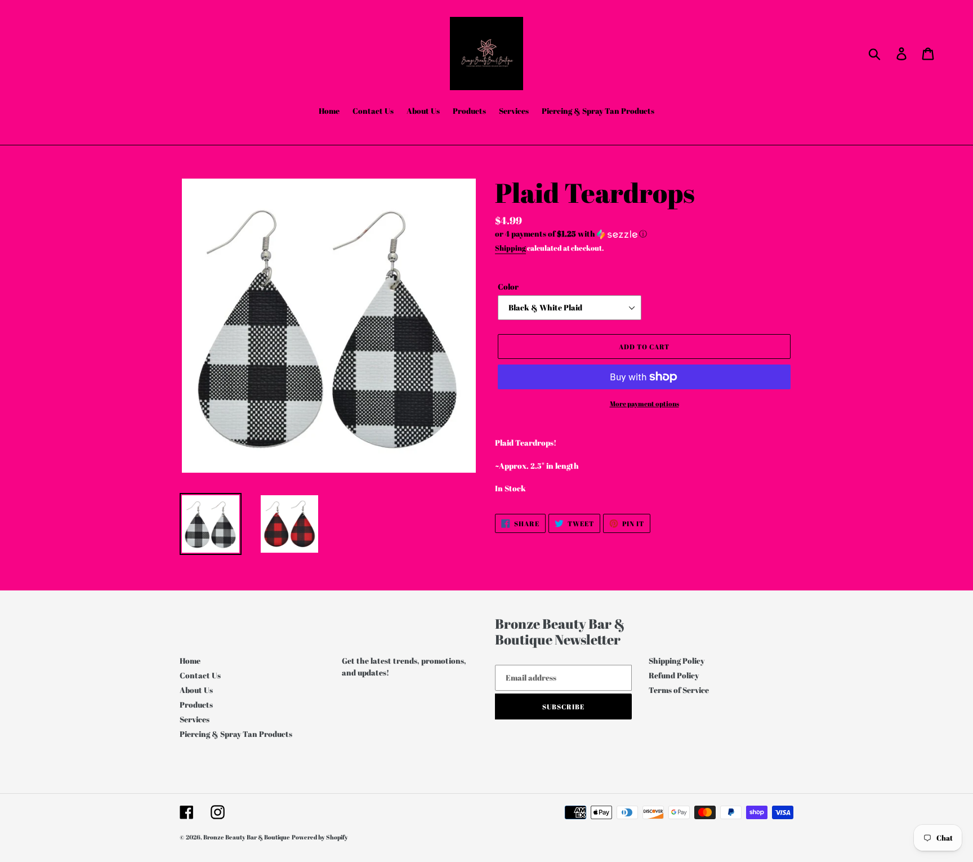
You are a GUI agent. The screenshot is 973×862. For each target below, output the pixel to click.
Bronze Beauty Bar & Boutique (246, 837)
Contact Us (200, 675)
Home (190, 660)
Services (194, 719)
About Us (196, 690)
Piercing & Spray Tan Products (236, 733)
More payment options (644, 403)
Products (196, 704)
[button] (644, 233)
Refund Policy (674, 675)
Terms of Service (679, 690)
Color (508, 286)
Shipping (510, 248)
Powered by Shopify (320, 837)
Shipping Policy (676, 660)
